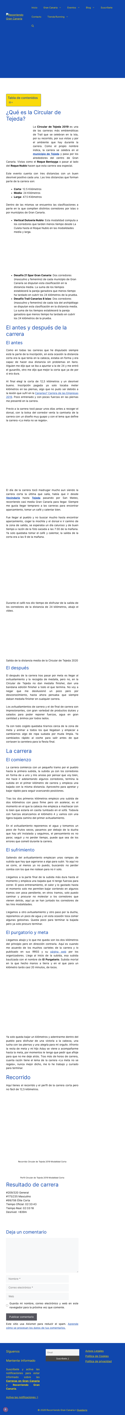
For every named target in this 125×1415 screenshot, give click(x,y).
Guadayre (82, 1410)
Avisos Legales (94, 1350)
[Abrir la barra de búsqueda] (33, 26)
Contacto (36, 16)
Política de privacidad (98, 1361)
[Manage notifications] (5, 1409)
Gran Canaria (50, 7)
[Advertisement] (62, 56)
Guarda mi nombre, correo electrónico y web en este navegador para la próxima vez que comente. (44, 1305)
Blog (88, 7)
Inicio (34, 7)
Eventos (71, 7)
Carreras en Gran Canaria (23, 1380)
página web (58, 951)
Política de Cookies (97, 1356)
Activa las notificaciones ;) (22, 1397)
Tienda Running (55, 16)
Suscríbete (106, 7)
